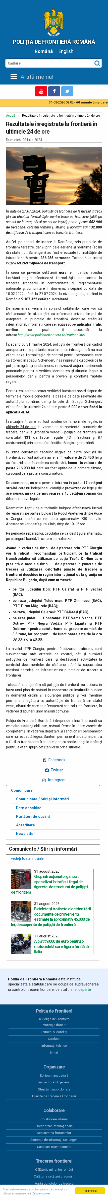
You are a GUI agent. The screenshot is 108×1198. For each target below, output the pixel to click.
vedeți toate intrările (27, 858)
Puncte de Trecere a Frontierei (54, 1096)
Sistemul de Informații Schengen (54, 1140)
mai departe (81, 989)
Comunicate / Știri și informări (42, 799)
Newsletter (25, 833)
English (65, 51)
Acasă (10, 115)
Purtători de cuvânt (33, 816)
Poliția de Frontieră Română (54, 41)
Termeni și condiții (54, 1032)
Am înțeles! (90, 1190)
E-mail (54, 1052)
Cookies (54, 1039)
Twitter (56, 770)
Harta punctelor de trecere (54, 1183)
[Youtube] (41, 91)
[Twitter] (67, 91)
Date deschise (28, 808)
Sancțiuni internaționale (54, 1147)
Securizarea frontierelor (54, 1133)
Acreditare (25, 825)
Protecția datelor (54, 1025)
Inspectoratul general (54, 1082)
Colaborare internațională (54, 1126)
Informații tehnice (54, 1045)
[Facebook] (54, 91)
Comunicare (22, 790)
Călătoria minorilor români (54, 1169)
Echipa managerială (54, 1075)
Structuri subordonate (54, 1089)
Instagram (56, 779)
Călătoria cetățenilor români (54, 1176)
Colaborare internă (54, 1119)
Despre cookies (41, 1193)
